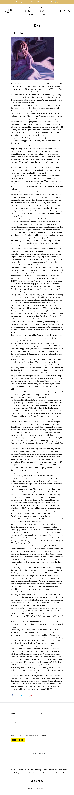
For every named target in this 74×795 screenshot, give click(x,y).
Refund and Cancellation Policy (53, 773)
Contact (42, 14)
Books (30, 770)
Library (38, 770)
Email (40, 713)
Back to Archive (38, 753)
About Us (11, 770)
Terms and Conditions (58, 770)
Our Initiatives (31, 11)
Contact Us (21, 770)
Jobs (45, 770)
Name (13, 713)
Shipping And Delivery (30, 773)
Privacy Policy (13, 773)
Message (14, 722)
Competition (40, 8)
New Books (45, 11)
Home (30, 8)
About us (32, 14)
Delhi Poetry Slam (11, 11)
